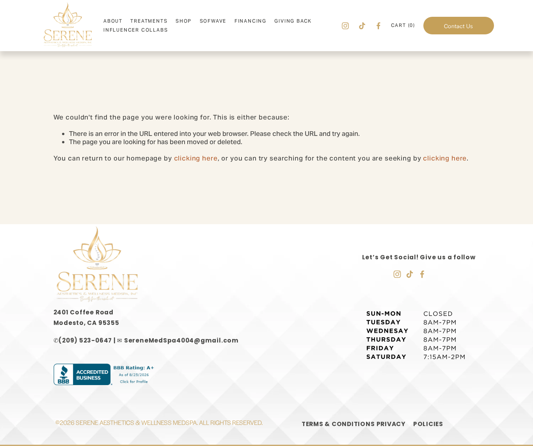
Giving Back (293, 21)
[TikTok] (362, 25)
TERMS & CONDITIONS (338, 424)
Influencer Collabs (135, 30)
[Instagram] (345, 25)
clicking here (196, 158)
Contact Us (458, 26)
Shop (184, 21)
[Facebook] (378, 25)
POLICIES (428, 424)
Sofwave (213, 21)
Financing (250, 21)
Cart (403, 25)
